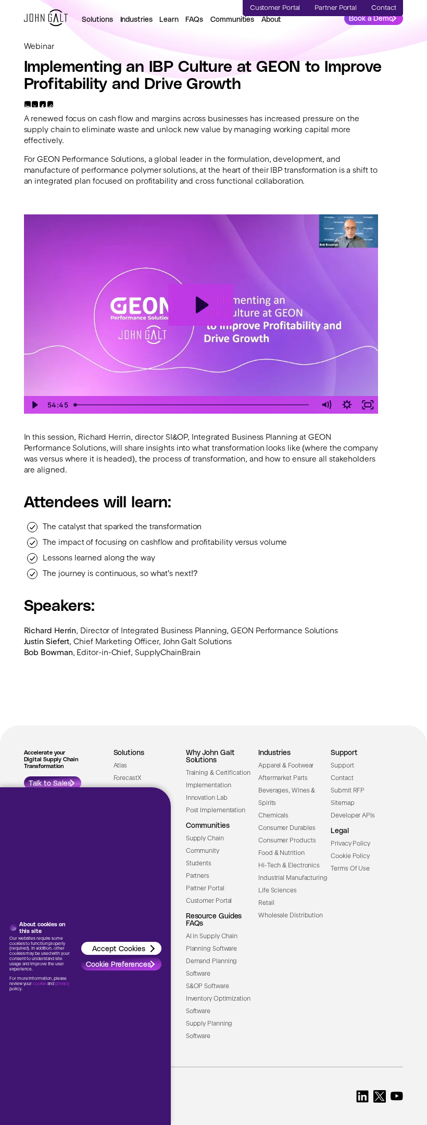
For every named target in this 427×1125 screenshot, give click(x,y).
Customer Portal (209, 901)
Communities (232, 19)
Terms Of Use (350, 869)
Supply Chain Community (205, 845)
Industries (136, 19)
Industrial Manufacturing (293, 878)
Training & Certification (218, 773)
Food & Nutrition (281, 853)
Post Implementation (215, 811)
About (271, 19)
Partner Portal (205, 889)
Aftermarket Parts (282, 778)
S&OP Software (207, 986)
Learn (169, 19)
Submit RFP (348, 791)
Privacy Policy (350, 844)
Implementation (208, 786)
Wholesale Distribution (290, 916)
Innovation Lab (207, 798)
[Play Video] (34, 405)
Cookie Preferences (118, 964)
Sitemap (342, 803)
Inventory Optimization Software (218, 1005)
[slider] (192, 405)
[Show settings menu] (346, 405)
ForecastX (127, 778)
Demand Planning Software (211, 967)
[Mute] (326, 405)
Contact (342, 778)
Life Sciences (277, 891)
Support (342, 766)
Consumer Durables (286, 828)
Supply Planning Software (209, 1030)
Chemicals (273, 816)
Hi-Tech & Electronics (289, 866)
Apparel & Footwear (285, 766)
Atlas (121, 766)
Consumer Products (287, 841)
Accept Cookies (118, 948)
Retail (266, 903)
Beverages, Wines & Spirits (286, 797)
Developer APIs (353, 816)
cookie (39, 984)
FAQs (194, 19)
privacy (62, 984)
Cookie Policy (350, 856)
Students (198, 864)
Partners (197, 876)
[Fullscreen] (367, 405)
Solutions (97, 19)
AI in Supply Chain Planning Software (211, 943)
